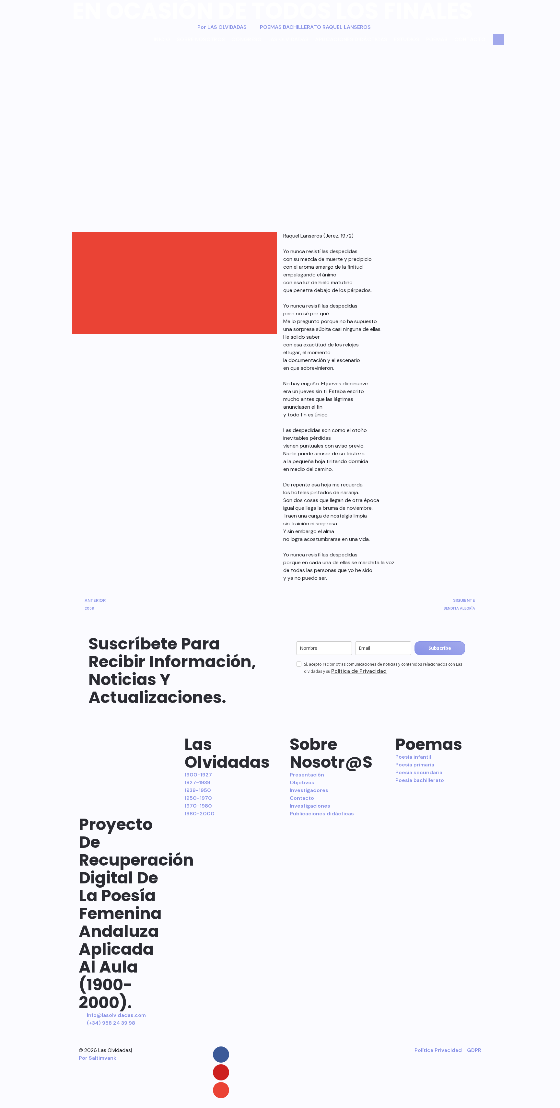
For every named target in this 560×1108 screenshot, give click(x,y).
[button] (174, 239)
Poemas (437, 39)
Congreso (246, 39)
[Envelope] (221, 1090)
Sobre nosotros (201, 39)
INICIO (162, 39)
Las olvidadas (288, 39)
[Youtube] (221, 1072)
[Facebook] (221, 1054)
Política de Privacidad (359, 671)
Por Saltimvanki (98, 1058)
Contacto (469, 39)
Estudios (406, 39)
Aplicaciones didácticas (351, 39)
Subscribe (439, 648)
